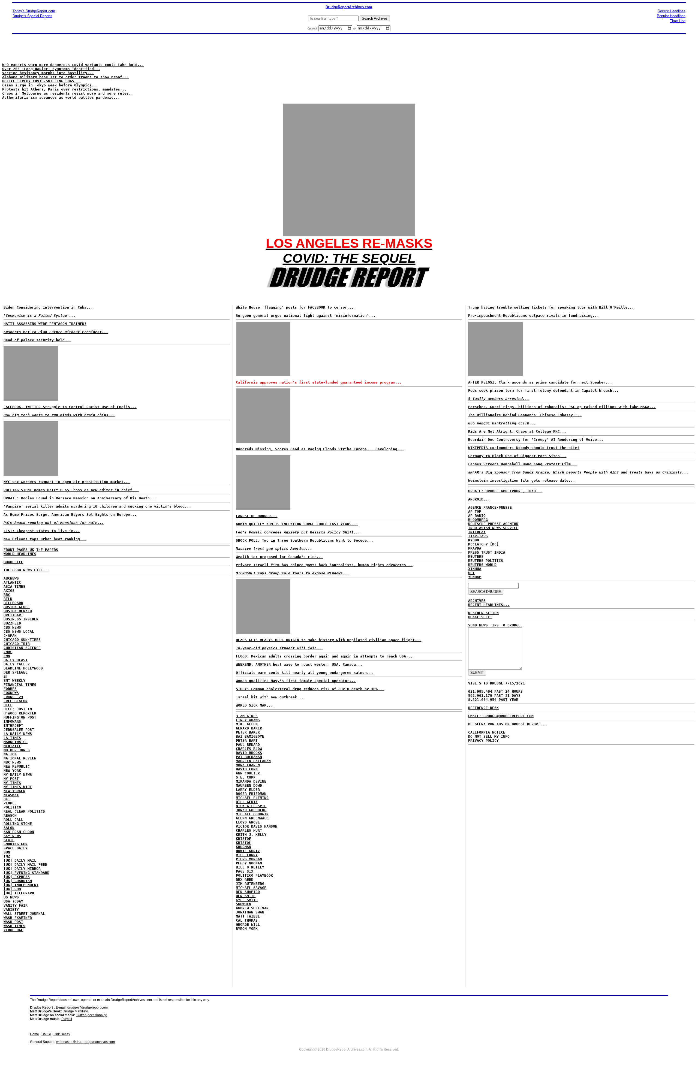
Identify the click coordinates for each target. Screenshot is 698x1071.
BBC (7, 595)
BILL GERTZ (247, 802)
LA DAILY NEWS (18, 734)
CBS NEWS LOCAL (19, 631)
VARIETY (11, 909)
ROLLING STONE (18, 824)
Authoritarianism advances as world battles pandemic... (61, 97)
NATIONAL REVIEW (20, 758)
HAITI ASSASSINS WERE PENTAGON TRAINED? (45, 324)
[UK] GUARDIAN (18, 881)
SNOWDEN (243, 904)
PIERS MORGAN (249, 859)
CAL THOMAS (247, 920)
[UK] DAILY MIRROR (22, 869)
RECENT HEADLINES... (489, 605)
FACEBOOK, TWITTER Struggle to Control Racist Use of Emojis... (70, 407)
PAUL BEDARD (248, 745)
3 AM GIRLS (247, 716)
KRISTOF (243, 839)
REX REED (244, 879)
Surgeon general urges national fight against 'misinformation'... (305, 315)
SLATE (9, 840)
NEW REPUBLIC (17, 766)
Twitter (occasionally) (91, 1015)
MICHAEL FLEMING (252, 798)
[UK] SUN (12, 889)
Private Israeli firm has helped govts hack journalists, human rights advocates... (324, 565)
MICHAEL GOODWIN (252, 814)
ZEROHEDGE (13, 930)
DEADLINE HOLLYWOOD (23, 668)
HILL (8, 705)
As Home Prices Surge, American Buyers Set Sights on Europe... (70, 514)
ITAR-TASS (478, 536)
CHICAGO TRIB (17, 644)
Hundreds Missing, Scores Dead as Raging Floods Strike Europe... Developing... (320, 449)
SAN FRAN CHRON (19, 832)
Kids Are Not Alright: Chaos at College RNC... (517, 431)
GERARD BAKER (249, 728)
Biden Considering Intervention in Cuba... (48, 307)
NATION (10, 754)
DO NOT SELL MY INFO (489, 736)
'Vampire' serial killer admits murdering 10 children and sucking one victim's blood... (97, 506)
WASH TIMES (14, 926)
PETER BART (247, 740)
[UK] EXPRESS (17, 877)
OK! (7, 799)
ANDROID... (479, 499)
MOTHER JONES (17, 750)
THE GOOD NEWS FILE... (26, 570)
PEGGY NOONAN (249, 863)
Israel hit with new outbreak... (269, 697)
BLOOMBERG (478, 520)
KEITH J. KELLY (251, 834)
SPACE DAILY (16, 848)
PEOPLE (10, 803)
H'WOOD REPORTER (20, 713)
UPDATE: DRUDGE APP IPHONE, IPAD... (505, 491)
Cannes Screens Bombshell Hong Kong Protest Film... (522, 464)
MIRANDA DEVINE (251, 781)
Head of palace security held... (37, 340)
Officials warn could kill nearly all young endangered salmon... (304, 673)
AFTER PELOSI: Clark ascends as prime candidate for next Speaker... (540, 382)
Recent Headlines (671, 11)
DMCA (46, 1034)
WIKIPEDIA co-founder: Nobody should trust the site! (523, 448)
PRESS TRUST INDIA (486, 552)
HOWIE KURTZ (248, 851)
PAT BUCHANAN (249, 757)
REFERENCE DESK (483, 708)
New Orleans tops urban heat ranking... (45, 539)
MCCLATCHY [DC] (483, 544)
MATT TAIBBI (248, 916)
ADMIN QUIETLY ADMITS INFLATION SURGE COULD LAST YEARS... (297, 524)
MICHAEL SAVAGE (251, 888)
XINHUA (474, 569)
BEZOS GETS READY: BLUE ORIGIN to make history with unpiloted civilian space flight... (328, 640)
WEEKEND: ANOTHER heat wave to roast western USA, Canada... (299, 664)
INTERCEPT (13, 725)
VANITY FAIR (16, 905)
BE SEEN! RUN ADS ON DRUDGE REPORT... (507, 724)
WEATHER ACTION (483, 613)
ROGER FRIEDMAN (251, 794)
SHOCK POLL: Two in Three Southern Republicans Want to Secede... (304, 540)
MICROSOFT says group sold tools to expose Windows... (292, 573)
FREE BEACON (16, 701)
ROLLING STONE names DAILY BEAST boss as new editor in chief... (71, 490)
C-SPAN (10, 635)
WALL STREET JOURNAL (24, 914)
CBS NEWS (12, 627)
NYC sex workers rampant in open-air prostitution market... (67, 482)
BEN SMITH (245, 896)
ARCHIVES (477, 601)
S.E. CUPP (245, 777)
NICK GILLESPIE (251, 806)
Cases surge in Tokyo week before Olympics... (50, 85)
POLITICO (12, 807)
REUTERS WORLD (482, 565)
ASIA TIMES (14, 586)
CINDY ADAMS (248, 720)
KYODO (473, 540)
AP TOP (474, 511)
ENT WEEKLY (14, 680)
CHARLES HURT (249, 830)
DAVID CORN (247, 769)
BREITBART (13, 615)
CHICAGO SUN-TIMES (22, 640)
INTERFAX (477, 532)
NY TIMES (12, 783)
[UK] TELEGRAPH (19, 893)
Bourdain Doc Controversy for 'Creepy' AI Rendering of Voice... (535, 440)
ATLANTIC (12, 582)
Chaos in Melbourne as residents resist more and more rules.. (67, 93)
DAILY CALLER (17, 664)
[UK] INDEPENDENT (21, 885)
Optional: (313, 28)
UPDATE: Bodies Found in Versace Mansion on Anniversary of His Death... (80, 498)
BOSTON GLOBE (17, 607)
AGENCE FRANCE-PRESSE (490, 507)
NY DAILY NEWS (18, 775)
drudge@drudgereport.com (87, 1007)
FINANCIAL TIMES (20, 685)
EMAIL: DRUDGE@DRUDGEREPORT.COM (501, 716)
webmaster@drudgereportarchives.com (85, 1042)
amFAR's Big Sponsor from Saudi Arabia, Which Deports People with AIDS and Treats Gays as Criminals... (578, 472)
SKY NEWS (12, 836)
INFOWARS (12, 721)
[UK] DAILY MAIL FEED (25, 864)
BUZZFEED (12, 623)
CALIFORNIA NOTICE (486, 732)
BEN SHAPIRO (248, 892)
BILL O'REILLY (250, 867)
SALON (9, 828)
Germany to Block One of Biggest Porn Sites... (517, 456)
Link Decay (61, 1034)
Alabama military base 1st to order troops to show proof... (65, 77)
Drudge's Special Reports (32, 16)
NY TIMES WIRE (18, 787)
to (354, 28)
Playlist (66, 1019)
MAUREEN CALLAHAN (253, 761)
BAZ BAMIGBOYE (250, 736)
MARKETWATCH (16, 742)
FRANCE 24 (13, 697)
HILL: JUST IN (18, 709)
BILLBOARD (13, 603)
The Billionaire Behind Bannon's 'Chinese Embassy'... (525, 415)
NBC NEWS (12, 762)
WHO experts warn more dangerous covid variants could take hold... (73, 65)
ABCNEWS (11, 578)
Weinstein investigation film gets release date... (521, 480)
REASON (10, 815)
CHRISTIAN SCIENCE (22, 648)
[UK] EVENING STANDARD (26, 873)
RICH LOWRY (247, 855)
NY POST (11, 779)
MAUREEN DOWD (249, 785)
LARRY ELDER (248, 790)
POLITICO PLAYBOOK (254, 875)
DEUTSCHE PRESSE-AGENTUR (493, 524)
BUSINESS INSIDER (21, 619)
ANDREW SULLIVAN (252, 908)
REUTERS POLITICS (485, 561)
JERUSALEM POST (19, 730)
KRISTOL (243, 843)
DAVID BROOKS (249, 753)
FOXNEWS (11, 693)
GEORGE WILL (248, 924)
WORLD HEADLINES (20, 554)
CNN (7, 656)
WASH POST (13, 922)
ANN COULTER (248, 773)
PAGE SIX (244, 871)
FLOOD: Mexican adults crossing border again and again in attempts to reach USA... (324, 656)
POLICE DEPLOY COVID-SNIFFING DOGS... (41, 81)
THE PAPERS (47, 550)
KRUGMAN (243, 847)
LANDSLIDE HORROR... (256, 516)
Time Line (677, 21)
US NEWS (11, 897)
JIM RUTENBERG (250, 884)
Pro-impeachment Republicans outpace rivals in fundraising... (533, 315)
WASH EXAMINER (18, 918)
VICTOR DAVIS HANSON (256, 826)
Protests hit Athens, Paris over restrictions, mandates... (64, 89)
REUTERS (475, 556)
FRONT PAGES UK (19, 550)
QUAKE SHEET (480, 617)
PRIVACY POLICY (483, 740)
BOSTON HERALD (18, 611)
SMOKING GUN (16, 844)
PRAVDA (474, 548)
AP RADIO (477, 516)
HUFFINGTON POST (20, 717)
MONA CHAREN (248, 765)
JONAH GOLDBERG (251, 810)
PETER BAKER (248, 732)
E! (6, 676)
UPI (471, 573)
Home (34, 1034)
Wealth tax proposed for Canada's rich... (279, 557)
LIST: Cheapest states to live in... (42, 531)
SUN (7, 852)
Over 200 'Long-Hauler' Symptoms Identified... (51, 69)
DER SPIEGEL (16, 672)
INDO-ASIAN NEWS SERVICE (493, 528)
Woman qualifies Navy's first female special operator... (296, 681)
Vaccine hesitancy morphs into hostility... (48, 73)
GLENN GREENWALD (252, 818)
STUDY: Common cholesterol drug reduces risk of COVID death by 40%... (310, 689)
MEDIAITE (12, 746)
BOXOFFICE (13, 562)
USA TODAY (13, 901)
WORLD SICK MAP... (254, 705)
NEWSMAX (11, 795)
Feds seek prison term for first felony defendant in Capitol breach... (543, 390)
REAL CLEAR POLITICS (24, 811)
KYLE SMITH (247, 900)
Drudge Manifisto (75, 1011)
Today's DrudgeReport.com (34, 11)
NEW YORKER (14, 791)
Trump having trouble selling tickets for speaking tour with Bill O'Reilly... (551, 307)
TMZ (7, 856)
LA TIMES (12, 738)
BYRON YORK (247, 929)
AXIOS (9, 591)
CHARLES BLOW (249, 749)
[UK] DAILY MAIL (20, 860)
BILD (8, 599)
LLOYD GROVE (248, 822)
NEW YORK (12, 770)
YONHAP (474, 577)
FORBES (10, 689)
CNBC (8, 652)
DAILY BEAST (16, 660)
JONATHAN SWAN (250, 912)
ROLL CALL (13, 819)
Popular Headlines (671, 16)
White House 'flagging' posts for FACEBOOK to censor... (295, 307)
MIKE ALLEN (247, 724)
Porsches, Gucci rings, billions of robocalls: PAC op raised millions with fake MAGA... (562, 407)
